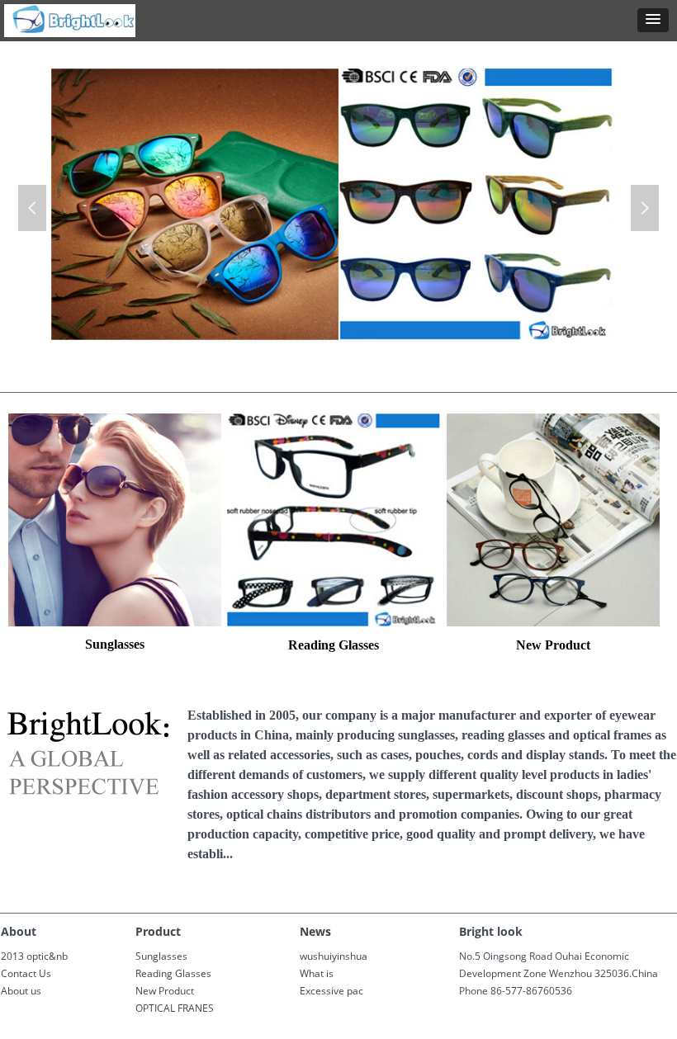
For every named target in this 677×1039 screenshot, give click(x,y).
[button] (653, 20)
